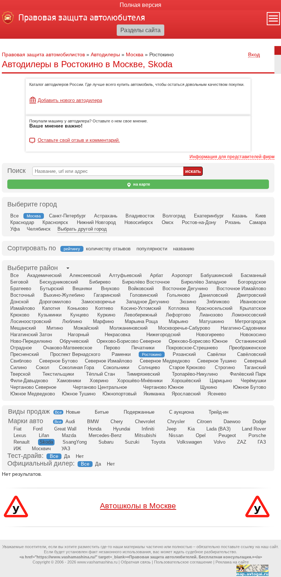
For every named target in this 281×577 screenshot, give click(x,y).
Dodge (259, 421)
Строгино (225, 367)
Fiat (18, 429)
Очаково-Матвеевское (67, 347)
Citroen (204, 421)
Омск (167, 222)
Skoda (46, 442)
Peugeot (227, 435)
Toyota (158, 442)
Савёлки (216, 354)
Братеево (20, 288)
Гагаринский (107, 295)
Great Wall (65, 429)
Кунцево (79, 315)
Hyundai (121, 429)
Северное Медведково (165, 361)
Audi (70, 421)
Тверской (20, 374)
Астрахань (105, 216)
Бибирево (99, 282)
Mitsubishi (145, 435)
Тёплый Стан (100, 374)
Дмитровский (251, 295)
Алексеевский (85, 275)
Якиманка (154, 393)
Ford (37, 429)
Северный (255, 361)
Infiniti (148, 429)
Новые (73, 412)
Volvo (219, 442)
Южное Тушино (78, 393)
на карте (141, 184)
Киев (260, 216)
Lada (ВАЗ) (218, 429)
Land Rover (254, 429)
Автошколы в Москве (138, 505)
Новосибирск (138, 222)
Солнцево (149, 367)
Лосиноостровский (30, 321)
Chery (116, 421)
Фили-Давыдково (29, 380)
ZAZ (241, 442)
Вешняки (82, 288)
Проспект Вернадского (75, 354)
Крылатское (253, 308)
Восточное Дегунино (185, 288)
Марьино (178, 321)
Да (67, 456)
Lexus (20, 435)
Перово (112, 347)
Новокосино (253, 334)
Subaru (105, 442)
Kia (191, 429)
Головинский (144, 295)
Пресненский (24, 354)
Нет (80, 456)
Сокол (42, 367)
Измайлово (22, 308)
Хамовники (69, 380)
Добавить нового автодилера (70, 100)
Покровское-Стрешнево (192, 347)
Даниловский (213, 295)
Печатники (142, 347)
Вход (254, 54)
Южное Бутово (249, 387)
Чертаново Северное (33, 387)
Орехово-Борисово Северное (129, 341)
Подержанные (139, 412)
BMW (93, 421)
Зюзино (188, 301)
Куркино (106, 315)
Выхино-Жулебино (64, 295)
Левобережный (140, 315)
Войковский (141, 288)
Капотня (51, 308)
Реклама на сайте (232, 562)
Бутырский (52, 288)
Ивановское (253, 301)
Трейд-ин (218, 412)
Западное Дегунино (147, 301)
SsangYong (75, 442)
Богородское (252, 282)
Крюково (19, 315)
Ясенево (216, 393)
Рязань (233, 222)
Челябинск (38, 229)
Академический (44, 275)
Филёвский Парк (248, 374)
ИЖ (17, 448)
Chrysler (176, 421)
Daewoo (232, 421)
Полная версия (140, 5)
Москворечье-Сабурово (184, 328)
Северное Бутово (58, 361)
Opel (201, 435)
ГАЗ (262, 442)
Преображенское (247, 347)
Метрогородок (250, 321)
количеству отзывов (108, 248)
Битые (102, 412)
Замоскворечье (98, 301)
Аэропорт (182, 275)
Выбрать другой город (82, 229)
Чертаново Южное (163, 387)
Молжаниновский (128, 328)
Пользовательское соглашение (183, 562)
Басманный (253, 275)
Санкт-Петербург (67, 216)
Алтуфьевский (125, 275)
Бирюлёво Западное (203, 282)
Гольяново (178, 295)
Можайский (86, 328)
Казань (239, 216)
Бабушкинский (216, 275)
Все (14, 216)
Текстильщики (58, 374)
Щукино (208, 387)
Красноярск (55, 222)
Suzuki (132, 442)
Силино (18, 367)
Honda (94, 429)
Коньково (77, 308)
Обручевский (74, 341)
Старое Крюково (187, 367)
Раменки (121, 354)
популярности (151, 248)
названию (183, 248)
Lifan (44, 435)
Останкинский (250, 341)
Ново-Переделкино (31, 341)
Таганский (255, 367)
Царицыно (221, 380)
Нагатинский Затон (31, 334)
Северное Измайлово (108, 361)
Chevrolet (145, 421)
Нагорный (78, 334)
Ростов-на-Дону (199, 222)
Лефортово (178, 315)
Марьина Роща (141, 321)
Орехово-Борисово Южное (198, 341)
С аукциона (181, 412)
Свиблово (20, 361)
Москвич (41, 448)
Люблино (72, 321)
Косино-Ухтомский (141, 308)
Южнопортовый (119, 393)
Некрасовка (117, 334)
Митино (54, 328)
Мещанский (23, 328)
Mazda (69, 435)
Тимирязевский (143, 374)
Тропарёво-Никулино (195, 374)
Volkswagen (189, 442)
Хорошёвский (186, 380)
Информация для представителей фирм (232, 156)
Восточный (22, 295)
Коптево (104, 308)
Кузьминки (49, 315)
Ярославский (186, 393)
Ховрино (99, 380)
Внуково (110, 288)
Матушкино (211, 321)
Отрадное (21, 347)
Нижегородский (163, 334)
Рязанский (184, 354)
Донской (19, 301)
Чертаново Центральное (100, 387)
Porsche (257, 435)
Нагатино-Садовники (243, 328)
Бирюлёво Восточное (146, 282)
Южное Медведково (32, 393)
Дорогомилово (55, 301)
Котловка (178, 308)
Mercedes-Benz (105, 435)
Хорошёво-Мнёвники (139, 380)
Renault (22, 442)
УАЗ (65, 448)
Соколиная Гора (76, 367)
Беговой (19, 282)
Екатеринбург (209, 216)
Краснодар (22, 222)
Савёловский (251, 354)
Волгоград (174, 216)
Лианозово (211, 315)
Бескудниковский (59, 282)
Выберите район (32, 268)
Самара (257, 222)
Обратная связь (136, 562)
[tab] (32, 268)
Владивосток (139, 216)
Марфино (103, 321)
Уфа (15, 229)
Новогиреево (210, 334)
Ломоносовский (249, 315)
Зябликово (217, 301)
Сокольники (116, 367)
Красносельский (214, 308)
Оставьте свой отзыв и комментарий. (79, 140)
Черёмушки (253, 380)
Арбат (156, 275)
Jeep (171, 429)
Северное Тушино (216, 361)
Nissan (176, 435)
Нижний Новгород (96, 222)
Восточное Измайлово (241, 288)
